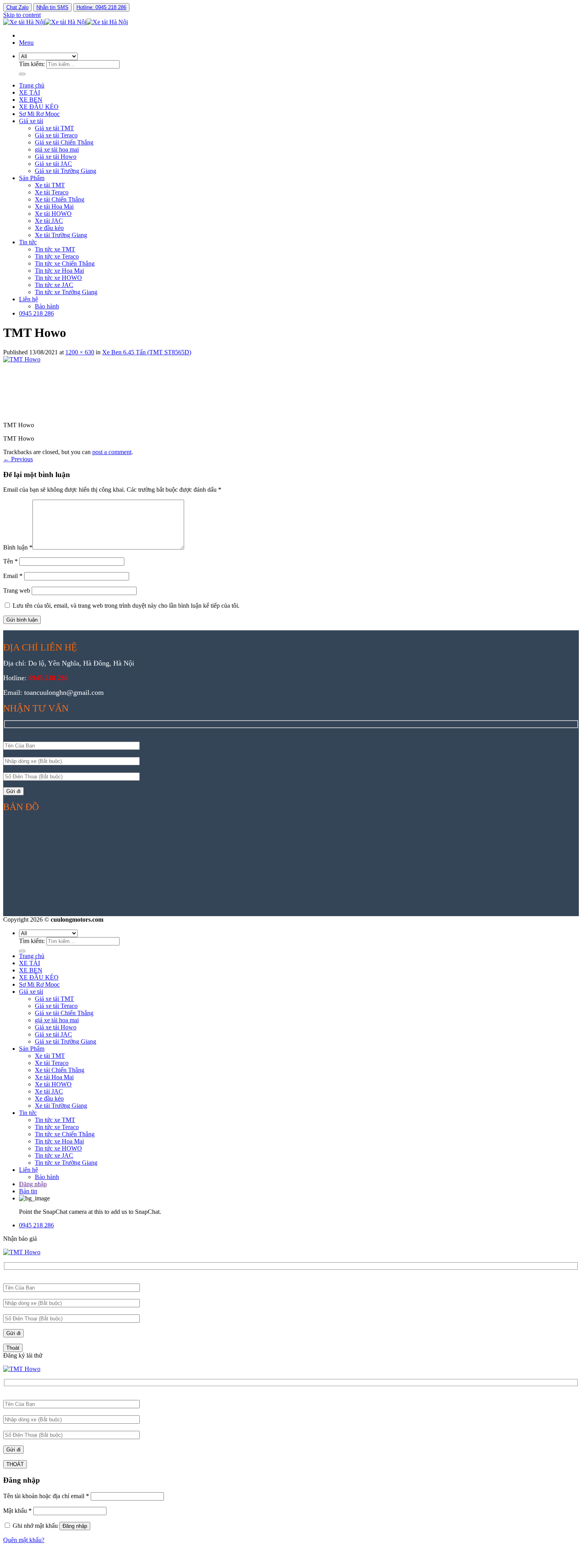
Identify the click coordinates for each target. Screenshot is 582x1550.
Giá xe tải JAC (53, 163)
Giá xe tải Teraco (56, 135)
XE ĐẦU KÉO (39, 106)
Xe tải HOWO (53, 213)
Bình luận (17, 547)
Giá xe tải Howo (55, 156)
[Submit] (22, 74)
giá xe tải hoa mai (57, 149)
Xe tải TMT (50, 185)
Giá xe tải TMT (54, 128)
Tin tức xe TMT (55, 249)
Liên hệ (28, 299)
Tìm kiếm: (32, 64)
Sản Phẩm (31, 178)
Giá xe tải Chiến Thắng (64, 142)
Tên (10, 561)
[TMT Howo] (62, 359)
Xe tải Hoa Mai (54, 206)
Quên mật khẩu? (23, 1540)
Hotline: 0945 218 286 (101, 7)
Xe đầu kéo (49, 227)
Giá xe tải (31, 121)
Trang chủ (31, 85)
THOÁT (15, 1464)
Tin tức (28, 242)
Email (13, 575)
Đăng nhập (75, 1526)
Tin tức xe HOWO (58, 277)
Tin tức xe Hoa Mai (59, 270)
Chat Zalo (17, 7)
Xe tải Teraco (51, 192)
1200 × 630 (79, 352)
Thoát (12, 1348)
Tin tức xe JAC (54, 284)
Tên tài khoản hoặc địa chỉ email (46, 1496)
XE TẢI (29, 92)
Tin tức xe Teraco (57, 256)
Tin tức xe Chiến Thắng (65, 263)
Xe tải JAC (49, 220)
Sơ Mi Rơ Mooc (39, 113)
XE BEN (30, 99)
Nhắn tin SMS (52, 7)
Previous (18, 459)
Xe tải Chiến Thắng (59, 199)
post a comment (111, 452)
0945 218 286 (36, 313)
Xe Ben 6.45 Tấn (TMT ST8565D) (146, 352)
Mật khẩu (17, 1510)
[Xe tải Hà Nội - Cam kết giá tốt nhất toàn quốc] (65, 22)
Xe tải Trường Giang (61, 235)
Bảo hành (47, 306)
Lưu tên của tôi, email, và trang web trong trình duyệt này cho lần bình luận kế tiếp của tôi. (126, 605)
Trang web (16, 590)
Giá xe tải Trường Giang (65, 170)
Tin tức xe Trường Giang (66, 292)
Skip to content (22, 14)
